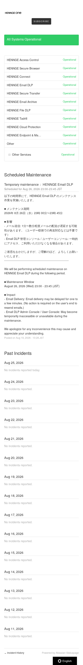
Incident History (14, 652)
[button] (41, 21)
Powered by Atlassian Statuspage (60, 652)
